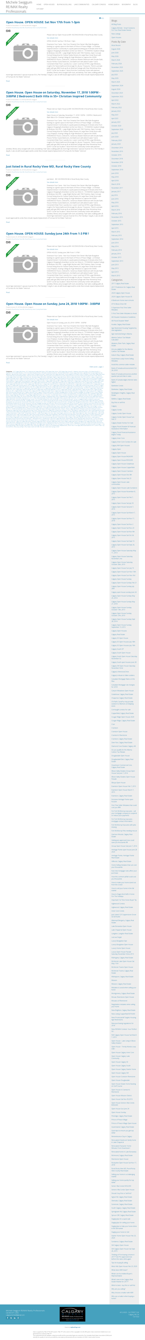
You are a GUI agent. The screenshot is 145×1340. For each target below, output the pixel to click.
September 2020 (117, 129)
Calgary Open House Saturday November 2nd (64, 385)
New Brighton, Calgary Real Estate (80, 410)
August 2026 (115, 49)
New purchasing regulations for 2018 (41, 411)
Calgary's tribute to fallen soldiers (46, 392)
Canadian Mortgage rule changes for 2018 (83, 392)
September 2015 (117, 224)
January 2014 (116, 254)
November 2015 (117, 217)
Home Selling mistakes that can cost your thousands (18, 403)
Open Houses (116, 37)
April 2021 (114, 118)
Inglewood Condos (73, 404)
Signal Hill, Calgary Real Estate (23, 421)
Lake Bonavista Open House (53, 406)
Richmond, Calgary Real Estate (58, 418)
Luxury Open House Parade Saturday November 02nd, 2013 (57, 407)
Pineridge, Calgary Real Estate (83, 415)
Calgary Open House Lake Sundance (124, 488)
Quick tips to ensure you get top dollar (49, 417)
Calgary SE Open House (87, 389)
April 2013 (114, 272)
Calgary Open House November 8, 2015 (23, 382)
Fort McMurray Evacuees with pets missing (52, 400)
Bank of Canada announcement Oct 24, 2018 (55, 375)
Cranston (48, 395)
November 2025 (117, 67)
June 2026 (114, 53)
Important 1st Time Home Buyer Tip (59, 404)
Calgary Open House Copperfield (22, 381)
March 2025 (115, 82)
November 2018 (117, 162)
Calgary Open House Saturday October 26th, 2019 (87, 385)
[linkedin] (14, 1317)
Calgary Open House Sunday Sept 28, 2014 (26, 389)
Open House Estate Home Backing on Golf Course (70, 414)
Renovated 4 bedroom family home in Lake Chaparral (86, 417)
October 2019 (116, 155)
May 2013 (114, 268)
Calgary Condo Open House (12, 378)
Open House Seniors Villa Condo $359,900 (42, 415)
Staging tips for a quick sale (22, 422)
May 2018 (114, 177)
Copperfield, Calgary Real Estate (122, 713)
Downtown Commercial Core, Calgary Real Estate (90, 396)
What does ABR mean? (39, 425)
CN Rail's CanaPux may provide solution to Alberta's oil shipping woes (59, 393)
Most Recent (116, 45)
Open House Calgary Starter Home (123, 1069)
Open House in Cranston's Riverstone (91, 414)
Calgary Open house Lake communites (84, 381)
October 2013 (116, 257)
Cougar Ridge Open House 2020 (17, 395)
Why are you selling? (19, 427)
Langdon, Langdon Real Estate (82, 406)
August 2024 (115, 89)
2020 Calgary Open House (52, 371)
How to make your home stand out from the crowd (92, 403)
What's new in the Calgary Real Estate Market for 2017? (81, 425)
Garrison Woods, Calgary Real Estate (89, 400)
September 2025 (117, 71)
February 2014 (116, 250)
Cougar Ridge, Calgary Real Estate (34, 395)
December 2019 (117, 148)
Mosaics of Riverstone (43, 410)
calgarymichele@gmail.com (15, 1315)
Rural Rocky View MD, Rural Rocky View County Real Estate (29, 28)
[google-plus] (11, 1317)
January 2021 (116, 122)
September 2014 (117, 239)
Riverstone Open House (71, 418)
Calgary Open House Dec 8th (53, 381)
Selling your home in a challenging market (39, 420)
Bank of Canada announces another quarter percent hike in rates (81, 375)
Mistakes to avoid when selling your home (90, 409)
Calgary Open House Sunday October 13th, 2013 (77, 388)
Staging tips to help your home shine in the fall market (60, 422)
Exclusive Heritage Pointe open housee (25, 399)
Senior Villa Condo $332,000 (76, 420)
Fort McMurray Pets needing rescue (71, 400)
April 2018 (114, 180)
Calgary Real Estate (76, 389)
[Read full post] (25, 52)
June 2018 (114, 173)
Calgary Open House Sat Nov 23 (51, 384)
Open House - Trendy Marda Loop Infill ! (27, 413)
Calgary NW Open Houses (42, 379)
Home (38, 4)
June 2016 (114, 199)
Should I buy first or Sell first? (121, 1193)
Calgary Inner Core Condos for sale (28, 379)
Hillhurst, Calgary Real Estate (96, 402)
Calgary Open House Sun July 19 (122, 568)
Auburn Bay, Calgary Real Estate (96, 374)
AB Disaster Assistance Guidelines (49, 373)
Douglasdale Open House (53, 396)
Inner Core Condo (97, 404)
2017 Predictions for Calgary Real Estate (35, 371)
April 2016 (114, 206)
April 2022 (114, 100)
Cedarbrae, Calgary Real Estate (20, 393)
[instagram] (18, 1317)
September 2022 (117, 96)
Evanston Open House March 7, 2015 (89, 397)
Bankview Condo (27, 377)
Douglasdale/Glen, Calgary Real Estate (68, 396)
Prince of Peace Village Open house (14, 417)
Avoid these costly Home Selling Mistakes (16, 375)
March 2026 (115, 60)
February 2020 (116, 140)
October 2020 (116, 126)
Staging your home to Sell (80, 422)
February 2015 (116, 235)
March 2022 (115, 104)
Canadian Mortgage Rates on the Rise (64, 392)
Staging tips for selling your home (38, 422)
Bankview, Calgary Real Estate (39, 377)
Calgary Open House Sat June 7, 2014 (76, 382)
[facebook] (7, 1317)
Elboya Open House (58, 397)
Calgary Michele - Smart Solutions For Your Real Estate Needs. (123, 29)
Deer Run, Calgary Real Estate (95, 395)
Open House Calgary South (91, 413)
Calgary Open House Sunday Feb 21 (75, 386)
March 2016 (115, 210)
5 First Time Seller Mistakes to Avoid (32, 373)
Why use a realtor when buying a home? (49, 427)
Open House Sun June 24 (58, 415)
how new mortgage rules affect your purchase (43, 403)
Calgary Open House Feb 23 (67, 381)
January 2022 (116, 111)
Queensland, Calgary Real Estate (31, 417)
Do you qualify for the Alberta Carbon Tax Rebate (34, 396)
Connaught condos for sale (83, 393)
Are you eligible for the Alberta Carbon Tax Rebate (77, 374)
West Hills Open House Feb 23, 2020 (24, 425)
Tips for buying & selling (119, 1263)
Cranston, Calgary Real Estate (81, 395)
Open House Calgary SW (23, 414)
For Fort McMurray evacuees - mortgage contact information (26, 400)
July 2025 (114, 74)
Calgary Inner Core (14, 379)
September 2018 (117, 170)
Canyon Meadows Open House (122, 691)
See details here (52, 38)
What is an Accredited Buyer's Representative (56, 425)
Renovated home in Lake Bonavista (41, 418)
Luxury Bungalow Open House (21, 407)
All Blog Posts (116, 24)
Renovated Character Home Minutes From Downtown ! (19, 418)
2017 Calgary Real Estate (19, 371)
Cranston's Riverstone (68, 395)
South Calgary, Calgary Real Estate (69, 421)
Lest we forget (93, 406)
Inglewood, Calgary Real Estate (85, 404)
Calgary (93, 377)
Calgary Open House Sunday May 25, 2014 (34, 388)
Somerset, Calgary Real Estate (54, 421)
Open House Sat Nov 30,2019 (24, 415)
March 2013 (115, 275)
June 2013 (114, 265)
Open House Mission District (121, 1095)
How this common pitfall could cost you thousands (67, 403)
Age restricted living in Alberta (19, 374)
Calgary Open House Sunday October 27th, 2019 (121, 614)
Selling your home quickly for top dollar (59, 420)
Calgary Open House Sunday (59, 386)
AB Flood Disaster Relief (63, 373)
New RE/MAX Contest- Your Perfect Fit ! (60, 411)
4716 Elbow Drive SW (94, 371)
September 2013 (117, 261)
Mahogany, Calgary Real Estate (79, 407)
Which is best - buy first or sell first (123, 1285)
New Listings (115, 34)
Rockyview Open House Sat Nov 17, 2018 (87, 418)
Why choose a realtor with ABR (32, 427)
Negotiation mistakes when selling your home (60, 410)
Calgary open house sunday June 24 (14, 388)
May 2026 (114, 56)
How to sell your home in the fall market (15, 404)
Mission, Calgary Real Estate (72, 409)
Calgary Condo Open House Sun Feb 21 (29, 378)
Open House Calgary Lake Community (63, 413)
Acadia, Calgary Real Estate (76, 373)
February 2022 (116, 107)
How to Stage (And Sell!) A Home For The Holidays (38, 404)
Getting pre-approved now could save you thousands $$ (122, 841)
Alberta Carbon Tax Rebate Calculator (36, 374)
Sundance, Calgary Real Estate (16, 424)
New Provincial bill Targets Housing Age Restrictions (19, 411)
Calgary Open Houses (66, 389)
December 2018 (117, 159)
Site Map (40, 9)
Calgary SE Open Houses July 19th (23, 391)
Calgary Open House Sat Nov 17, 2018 (18, 384)
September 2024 (117, 85)
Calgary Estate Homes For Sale (46, 378)
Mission (63, 409)
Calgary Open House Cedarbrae (122, 464)
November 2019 (117, 151)
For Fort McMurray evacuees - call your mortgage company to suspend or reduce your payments (124, 813)
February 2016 (116, 213)
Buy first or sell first (85, 377)
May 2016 (114, 202)
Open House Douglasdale (52, 414)
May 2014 (114, 246)
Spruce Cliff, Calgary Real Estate (122, 1215)
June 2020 (114, 137)
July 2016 (114, 195)
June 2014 (114, 243)
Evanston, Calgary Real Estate (121, 796)
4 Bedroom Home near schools (80, 371)
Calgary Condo (99, 377)
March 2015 (115, 232)
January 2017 (116, 191)
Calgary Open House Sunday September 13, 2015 (48, 389)
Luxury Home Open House (35, 407)
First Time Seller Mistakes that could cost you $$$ (47, 399)
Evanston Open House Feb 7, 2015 (72, 397)
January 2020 (116, 144)
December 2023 (117, 93)
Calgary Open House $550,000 (90, 379)
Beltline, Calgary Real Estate (73, 377)
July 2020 (114, 133)
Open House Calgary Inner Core (45, 413)
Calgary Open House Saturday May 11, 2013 (41, 385)
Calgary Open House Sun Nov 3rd (44, 386)
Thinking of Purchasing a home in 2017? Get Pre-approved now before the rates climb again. (80, 424)
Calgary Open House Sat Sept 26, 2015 (21, 385)
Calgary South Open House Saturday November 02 (67, 391)
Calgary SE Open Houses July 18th (123, 642)
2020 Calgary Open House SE (66, 371)
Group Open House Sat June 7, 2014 (37, 402)
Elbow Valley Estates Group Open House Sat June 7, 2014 (19, 397)
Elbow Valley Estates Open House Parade (43, 397)
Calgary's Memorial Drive (31, 392)
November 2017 (117, 188)
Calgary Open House (62, 379)
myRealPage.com (75, 1327)
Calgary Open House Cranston (38, 381)
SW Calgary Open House (30, 424)
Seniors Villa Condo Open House (91, 420)
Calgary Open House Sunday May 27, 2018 (55, 388)
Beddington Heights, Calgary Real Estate (56, 377)
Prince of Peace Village (96, 415)
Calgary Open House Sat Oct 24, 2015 (85, 384)
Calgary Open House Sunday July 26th (94, 386)
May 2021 (114, 115)
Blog (135, 4)
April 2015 (114, 228)
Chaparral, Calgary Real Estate (35, 393)
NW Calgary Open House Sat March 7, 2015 (80, 411)
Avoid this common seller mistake (35, 375)
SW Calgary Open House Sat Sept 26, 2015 (47, 424)
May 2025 (114, 78)
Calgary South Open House (47, 391)
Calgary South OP (36, 391)
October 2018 (116, 166)
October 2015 (116, 221)
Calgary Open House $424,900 (74, 379)
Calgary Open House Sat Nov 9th (67, 384)
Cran (44, 395)
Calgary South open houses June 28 (88, 391)
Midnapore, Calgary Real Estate (53, 409)
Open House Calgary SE (78, 413)
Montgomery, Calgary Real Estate (14, 410)
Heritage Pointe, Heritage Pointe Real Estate (78, 402)
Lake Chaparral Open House (67, 406)
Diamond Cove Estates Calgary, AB (14, 396)
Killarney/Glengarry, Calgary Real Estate (36, 406)
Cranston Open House (56, 395)
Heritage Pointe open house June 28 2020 (57, 402)
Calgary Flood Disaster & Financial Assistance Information (68, 378)
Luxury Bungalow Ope (119, 941)
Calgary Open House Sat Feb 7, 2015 (42, 382)
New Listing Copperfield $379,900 (96, 410)
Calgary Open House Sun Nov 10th (26, 386)
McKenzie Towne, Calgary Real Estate (36, 409)
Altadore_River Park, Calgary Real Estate (55, 374)
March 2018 (115, 184)
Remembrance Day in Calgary (65, 417)
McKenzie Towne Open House (19, 409)
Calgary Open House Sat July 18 (59, 382)
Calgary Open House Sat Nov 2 (35, 384)
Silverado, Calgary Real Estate (39, 421)
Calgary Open (52, 379)
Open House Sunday (70, 415)
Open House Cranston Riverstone (37, 414)
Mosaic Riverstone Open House (30, 410)
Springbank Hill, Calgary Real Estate (87, 421)
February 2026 (116, 64)
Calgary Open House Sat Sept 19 (122, 541)
